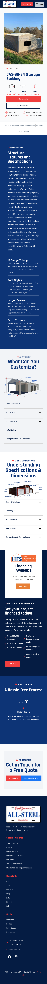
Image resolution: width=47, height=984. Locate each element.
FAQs (8, 898)
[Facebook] (9, 957)
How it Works (23, 131)
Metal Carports (12, 851)
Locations (10, 920)
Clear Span (10, 847)
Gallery (8, 906)
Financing (39, 126)
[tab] (23, 404)
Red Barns (10, 859)
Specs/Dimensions (28, 126)
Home (8, 881)
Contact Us (10, 932)
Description (8, 126)
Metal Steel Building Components (19, 868)
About (8, 885)
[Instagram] (16, 957)
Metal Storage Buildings (15, 855)
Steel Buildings (12, 843)
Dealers (9, 924)
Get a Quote (27, 4)
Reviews (9, 890)
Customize (17, 126)
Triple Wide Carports (14, 864)
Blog (8, 894)
